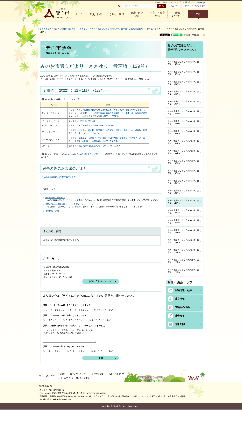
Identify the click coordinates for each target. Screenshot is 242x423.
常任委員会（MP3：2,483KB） (82, 121)
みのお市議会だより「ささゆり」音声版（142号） (183, 73)
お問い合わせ (189, 2)
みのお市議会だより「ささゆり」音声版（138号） (183, 132)
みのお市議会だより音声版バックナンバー (147, 29)
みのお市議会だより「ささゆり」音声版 (109, 29)
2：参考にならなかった (76, 320)
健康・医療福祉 (137, 14)
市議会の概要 (182, 307)
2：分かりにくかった (79, 310)
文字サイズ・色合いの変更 (195, 6)
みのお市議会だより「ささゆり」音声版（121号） (183, 271)
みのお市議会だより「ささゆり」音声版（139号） (183, 102)
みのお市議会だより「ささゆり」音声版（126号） (183, 221)
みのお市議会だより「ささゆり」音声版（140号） (183, 92)
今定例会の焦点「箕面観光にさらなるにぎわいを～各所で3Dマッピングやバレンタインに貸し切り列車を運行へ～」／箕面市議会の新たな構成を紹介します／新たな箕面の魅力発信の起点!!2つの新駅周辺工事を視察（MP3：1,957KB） (108, 113)
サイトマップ (175, 2)
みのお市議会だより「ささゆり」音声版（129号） (183, 201)
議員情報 (180, 298)
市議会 (55, 29)
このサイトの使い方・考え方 (73, 374)
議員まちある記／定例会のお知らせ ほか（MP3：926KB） (95, 146)
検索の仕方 (173, 6)
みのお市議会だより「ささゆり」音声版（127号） (183, 211)
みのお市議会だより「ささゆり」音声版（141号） (183, 83)
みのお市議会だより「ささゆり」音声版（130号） (183, 191)
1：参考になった (53, 320)
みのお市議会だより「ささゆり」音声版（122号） (183, 261)
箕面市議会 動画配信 (55, 197)
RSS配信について (116, 374)
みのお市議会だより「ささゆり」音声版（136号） (183, 122)
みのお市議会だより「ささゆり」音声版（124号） (183, 241)
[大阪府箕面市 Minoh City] (56, 13)
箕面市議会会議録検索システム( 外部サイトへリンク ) (69, 204)
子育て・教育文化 (157, 14)
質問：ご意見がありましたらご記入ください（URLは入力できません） (74, 325)
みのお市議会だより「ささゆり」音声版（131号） (183, 182)
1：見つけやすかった (55, 351)
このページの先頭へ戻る (194, 378)
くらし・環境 (116, 14)
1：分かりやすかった (55, 310)
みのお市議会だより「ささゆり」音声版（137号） (183, 112)
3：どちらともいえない (104, 310)
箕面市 (40, 29)
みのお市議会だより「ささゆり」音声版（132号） (183, 172)
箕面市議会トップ (180, 282)
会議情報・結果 (52, 211)
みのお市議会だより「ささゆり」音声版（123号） (183, 251)
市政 (198, 14)
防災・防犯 (96, 14)
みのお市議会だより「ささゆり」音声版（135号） (183, 142)
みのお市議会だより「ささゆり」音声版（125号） (183, 231)
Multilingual (202, 2)
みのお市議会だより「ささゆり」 (74, 29)
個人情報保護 (97, 374)
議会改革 (180, 315)
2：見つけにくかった (79, 351)
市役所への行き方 (46, 376)
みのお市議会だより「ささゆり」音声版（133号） (183, 162)
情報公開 (180, 324)
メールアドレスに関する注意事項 (74, 378)
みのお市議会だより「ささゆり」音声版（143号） (183, 63)
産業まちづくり (177, 14)
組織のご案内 (161, 2)
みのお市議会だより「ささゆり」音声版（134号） (183, 152)
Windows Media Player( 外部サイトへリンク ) (82, 154)
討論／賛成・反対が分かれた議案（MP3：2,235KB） (92, 125)
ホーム (79, 14)
